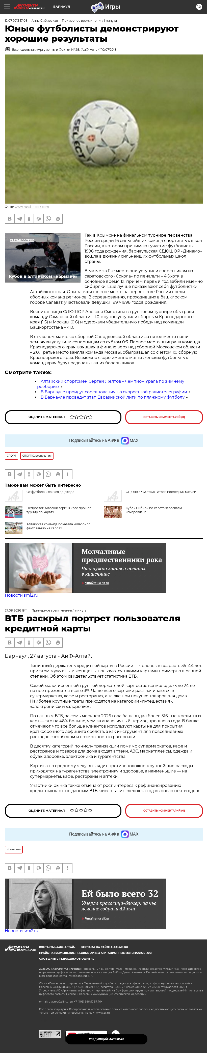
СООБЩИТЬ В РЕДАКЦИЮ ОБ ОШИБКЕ (66, 958)
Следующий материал (106, 1039)
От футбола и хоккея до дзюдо (50, 492)
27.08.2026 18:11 (16, 610)
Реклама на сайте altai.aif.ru (104, 947)
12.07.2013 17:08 (16, 20)
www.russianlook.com (32, 207)
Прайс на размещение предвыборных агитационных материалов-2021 (95, 953)
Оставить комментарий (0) (164, 417)
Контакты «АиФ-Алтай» (57, 947)
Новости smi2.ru (21, 595)
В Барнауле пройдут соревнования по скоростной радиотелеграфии (114, 392)
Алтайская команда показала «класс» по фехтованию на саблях (59, 526)
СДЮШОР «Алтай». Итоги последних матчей (161, 492)
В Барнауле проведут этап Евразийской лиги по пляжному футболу (113, 397)
